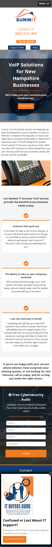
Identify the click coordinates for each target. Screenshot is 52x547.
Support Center (17, 47)
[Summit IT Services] (26, 14)
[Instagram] (34, 41)
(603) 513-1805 (26, 33)
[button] (44, 3)
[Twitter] (22, 41)
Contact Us (26, 29)
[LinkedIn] (26, 41)
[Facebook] (18, 41)
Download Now (14, 538)
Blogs (35, 47)
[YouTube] (30, 41)
